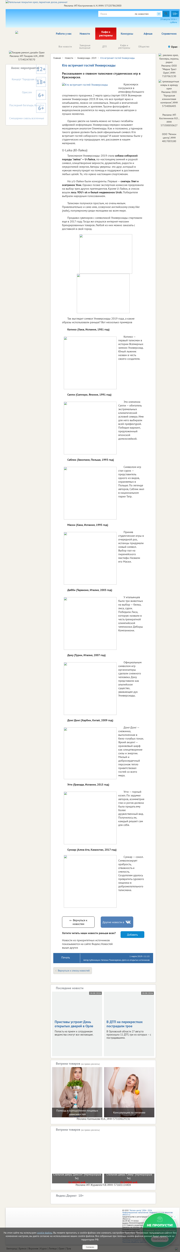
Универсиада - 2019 (86, 58)
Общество (143, 46)
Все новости (65, 46)
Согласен (90, 1247)
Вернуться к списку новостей (74, 970)
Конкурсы (127, 33)
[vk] (128, 922)
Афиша (148, 33)
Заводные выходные (84, 46)
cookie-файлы (44, 1232)
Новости (85, 33)
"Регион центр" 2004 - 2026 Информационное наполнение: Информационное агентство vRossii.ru (147, 1212)
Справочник (169, 33)
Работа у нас (64, 33)
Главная (57, 58)
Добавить (132, 934)
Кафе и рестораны (106, 33)
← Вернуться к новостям (78, 922)
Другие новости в (113, 922)
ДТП (104, 46)
